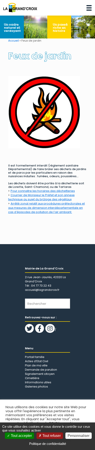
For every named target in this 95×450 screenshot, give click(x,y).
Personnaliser (78, 436)
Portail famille (34, 357)
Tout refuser (51, 436)
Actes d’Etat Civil (36, 361)
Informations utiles (38, 382)
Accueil (13, 40)
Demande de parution (41, 370)
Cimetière (32, 378)
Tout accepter (21, 436)
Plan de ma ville (36, 365)
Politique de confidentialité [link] (47, 444)
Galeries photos (36, 386)
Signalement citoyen (40, 374)
